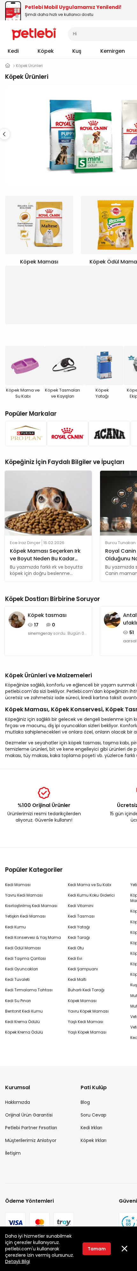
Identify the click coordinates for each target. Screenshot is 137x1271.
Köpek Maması (82, 1000)
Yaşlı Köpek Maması (87, 1032)
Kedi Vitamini (80, 905)
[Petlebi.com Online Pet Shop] (34, 33)
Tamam (97, 1249)
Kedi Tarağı (79, 937)
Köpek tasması (47, 615)
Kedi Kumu (15, 927)
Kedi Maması (18, 884)
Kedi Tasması (81, 916)
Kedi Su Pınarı (18, 1000)
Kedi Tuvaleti (17, 979)
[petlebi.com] (7, 65)
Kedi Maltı (77, 979)
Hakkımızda (17, 1102)
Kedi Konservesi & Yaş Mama (33, 937)
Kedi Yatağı (79, 927)
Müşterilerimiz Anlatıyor (30, 1140)
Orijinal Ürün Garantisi (29, 1115)
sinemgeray (40, 633)
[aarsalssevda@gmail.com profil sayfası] (112, 619)
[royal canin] (66, 433)
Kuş (77, 51)
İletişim (13, 1153)
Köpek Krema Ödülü (24, 1032)
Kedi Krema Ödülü (22, 1021)
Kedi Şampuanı (83, 969)
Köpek (46, 51)
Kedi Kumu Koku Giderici (91, 895)
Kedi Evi (75, 958)
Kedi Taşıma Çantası (25, 958)
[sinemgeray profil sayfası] (17, 619)
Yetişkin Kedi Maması (25, 916)
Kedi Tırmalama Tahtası (29, 990)
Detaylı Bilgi (17, 1261)
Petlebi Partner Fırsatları (31, 1127)
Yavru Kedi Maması (24, 895)
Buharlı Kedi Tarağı (86, 990)
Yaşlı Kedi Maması (85, 1021)
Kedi (13, 51)
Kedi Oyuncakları (21, 969)
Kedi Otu (76, 948)
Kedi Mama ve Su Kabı (89, 884)
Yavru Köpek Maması (88, 1011)
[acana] (107, 433)
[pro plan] (24, 433)
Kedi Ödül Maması (23, 948)
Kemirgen (112, 51)
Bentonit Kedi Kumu (24, 1011)
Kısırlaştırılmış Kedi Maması (31, 905)
